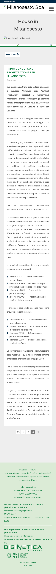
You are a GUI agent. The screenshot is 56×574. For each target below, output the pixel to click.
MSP (25, 565)
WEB (30, 565)
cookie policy (37, 497)
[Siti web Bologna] (23, 550)
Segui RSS (11, 54)
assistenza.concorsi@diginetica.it (18, 510)
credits (27, 497)
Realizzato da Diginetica (28, 562)
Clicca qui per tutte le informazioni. (18, 536)
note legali (18, 497)
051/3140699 (10, 514)
